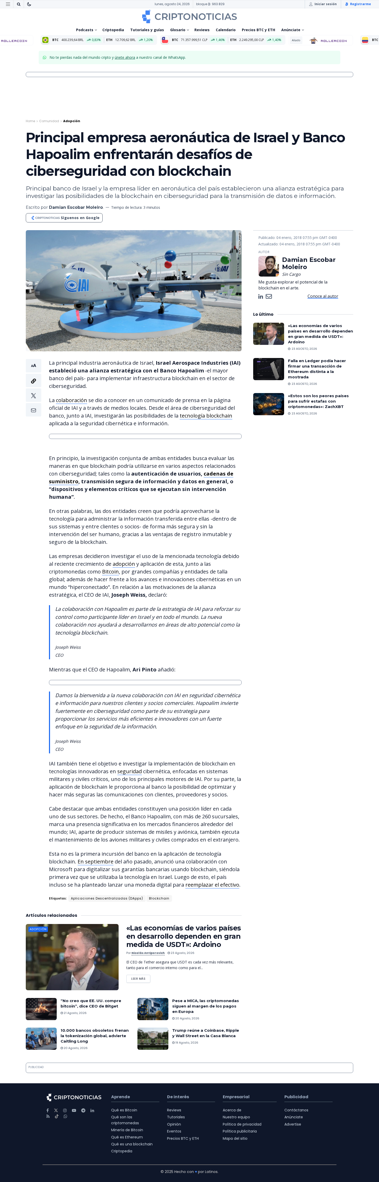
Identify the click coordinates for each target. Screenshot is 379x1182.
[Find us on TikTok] (57, 1116)
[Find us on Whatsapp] (65, 1116)
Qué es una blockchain (132, 1144)
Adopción (71, 121)
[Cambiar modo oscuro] (29, 4)
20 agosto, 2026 (187, 1018)
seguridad (129, 771)
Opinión (174, 1124)
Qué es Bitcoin (124, 1110)
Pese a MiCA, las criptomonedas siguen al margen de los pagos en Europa (205, 1006)
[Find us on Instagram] (65, 1110)
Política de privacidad (242, 1124)
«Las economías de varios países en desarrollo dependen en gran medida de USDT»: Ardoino (183, 936)
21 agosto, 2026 (75, 1013)
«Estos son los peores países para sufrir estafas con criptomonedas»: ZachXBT (318, 401)
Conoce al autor (323, 296)
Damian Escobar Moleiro (76, 207)
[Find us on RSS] (48, 1116)
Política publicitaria (240, 1131)
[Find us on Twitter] (56, 1110)
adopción (124, 563)
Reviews (202, 29)
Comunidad (49, 121)
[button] (33, 388)
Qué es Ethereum (127, 1137)
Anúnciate (290, 29)
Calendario (226, 29)
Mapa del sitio (235, 1138)
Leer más (140, 978)
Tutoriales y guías (147, 29)
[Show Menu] (8, 4)
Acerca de (232, 1110)
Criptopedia (113, 29)
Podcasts (84, 29)
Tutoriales (176, 1117)
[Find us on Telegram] (83, 1110)
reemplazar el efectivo (212, 884)
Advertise (292, 1124)
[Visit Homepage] (189, 16)
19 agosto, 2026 (186, 1043)
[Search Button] (18, 4)
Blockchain (159, 898)
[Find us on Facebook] (47, 1110)
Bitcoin (110, 571)
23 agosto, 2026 (182, 953)
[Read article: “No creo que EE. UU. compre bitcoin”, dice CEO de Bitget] (41, 1009)
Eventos (174, 1131)
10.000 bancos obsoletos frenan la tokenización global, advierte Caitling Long (95, 1036)
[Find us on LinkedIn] (92, 1110)
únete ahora (125, 57)
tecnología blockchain (206, 415)
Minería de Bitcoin (127, 1130)
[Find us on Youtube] (74, 1110)
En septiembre (95, 861)
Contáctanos (296, 1110)
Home (30, 121)
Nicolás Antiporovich (148, 953)
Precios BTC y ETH (258, 29)
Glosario (177, 29)
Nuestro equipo (236, 1117)
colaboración (71, 400)
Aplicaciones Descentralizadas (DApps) (107, 898)
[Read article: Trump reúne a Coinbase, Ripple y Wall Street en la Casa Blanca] (152, 1039)
